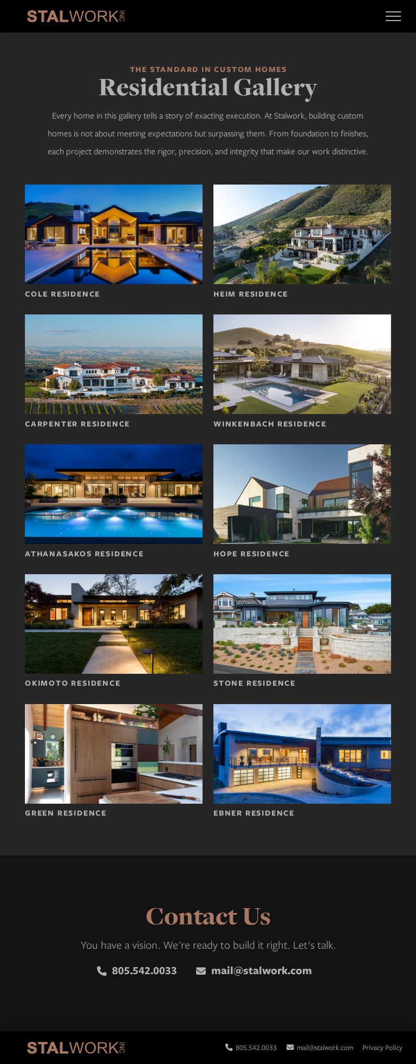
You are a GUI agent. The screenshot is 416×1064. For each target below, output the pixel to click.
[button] (393, 16)
